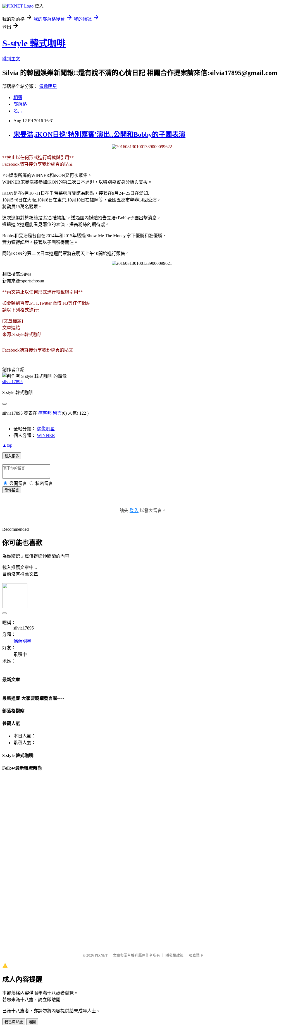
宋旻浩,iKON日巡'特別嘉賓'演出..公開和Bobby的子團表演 (99, 134)
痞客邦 (45, 413)
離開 (32, 1022)
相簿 (17, 97)
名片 (17, 111)
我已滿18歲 (13, 1022)
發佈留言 (11, 490)
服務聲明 (196, 955)
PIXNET (101, 955)
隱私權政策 (174, 955)
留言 (57, 413)
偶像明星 (48, 86)
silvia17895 (12, 381)
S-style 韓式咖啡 (34, 43)
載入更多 (11, 456)
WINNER (46, 435)
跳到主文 (11, 58)
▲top (7, 445)
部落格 (20, 104)
